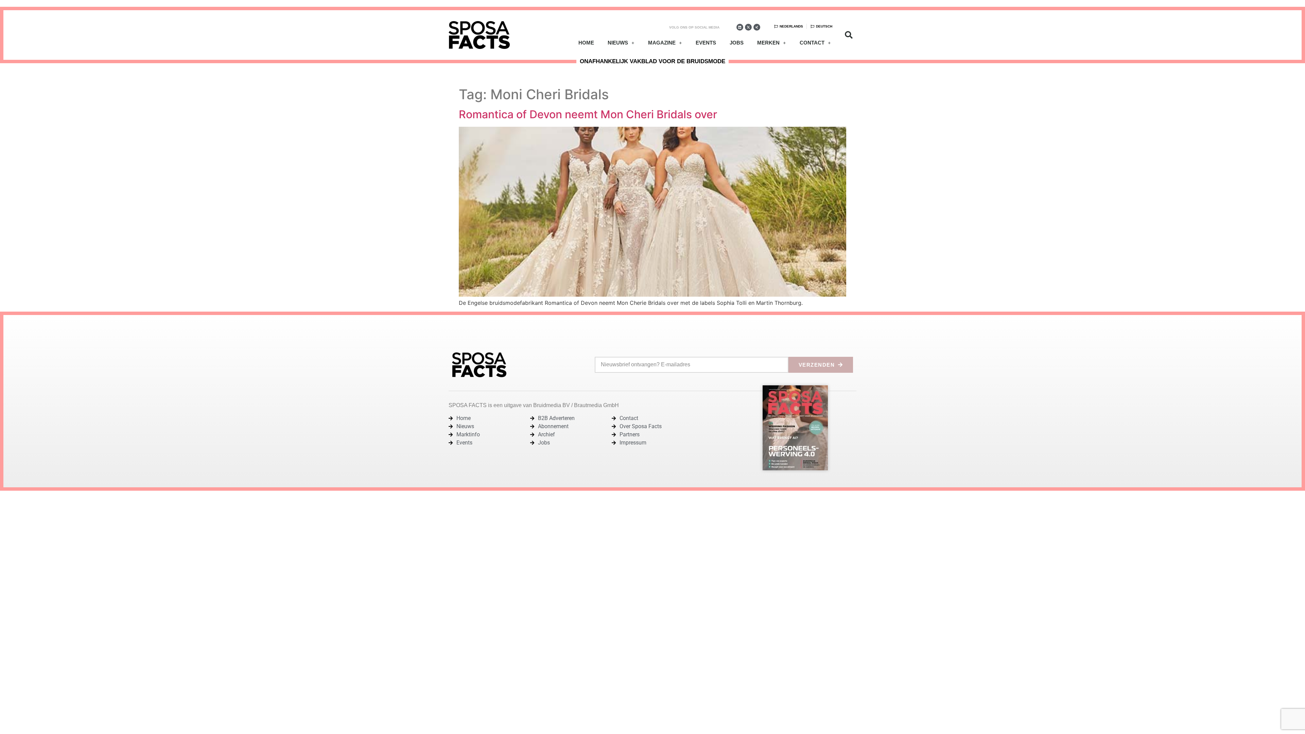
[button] (848, 35)
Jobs (737, 43)
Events (706, 43)
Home (586, 43)
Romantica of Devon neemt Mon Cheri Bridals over (588, 114)
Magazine (662, 43)
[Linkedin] (739, 27)
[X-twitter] (748, 27)
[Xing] (756, 27)
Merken (768, 43)
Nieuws (618, 43)
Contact (812, 43)
